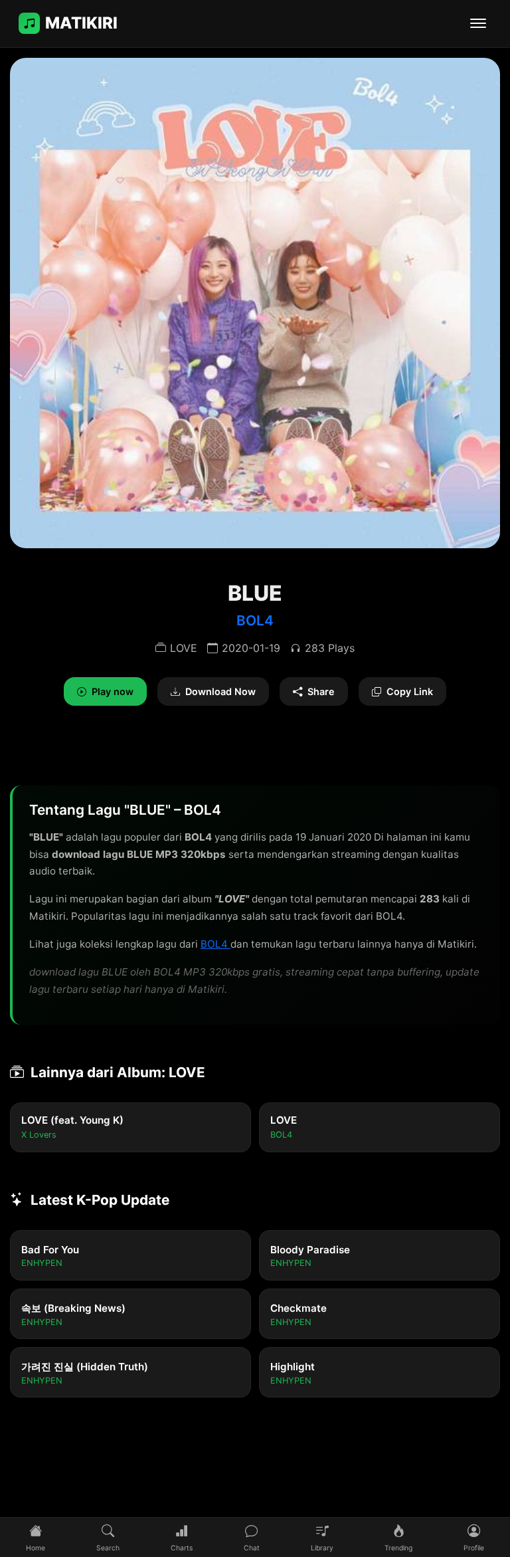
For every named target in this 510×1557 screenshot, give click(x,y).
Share (321, 691)
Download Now (220, 691)
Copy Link (409, 691)
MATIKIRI (81, 23)
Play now (112, 691)
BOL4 (255, 620)
